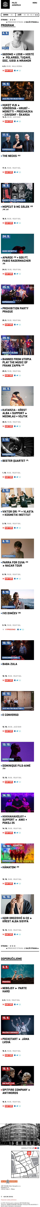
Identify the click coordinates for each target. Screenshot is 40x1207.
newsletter (26, 1148)
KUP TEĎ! (8, 71)
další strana (31, 22)
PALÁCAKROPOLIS (16, 4)
